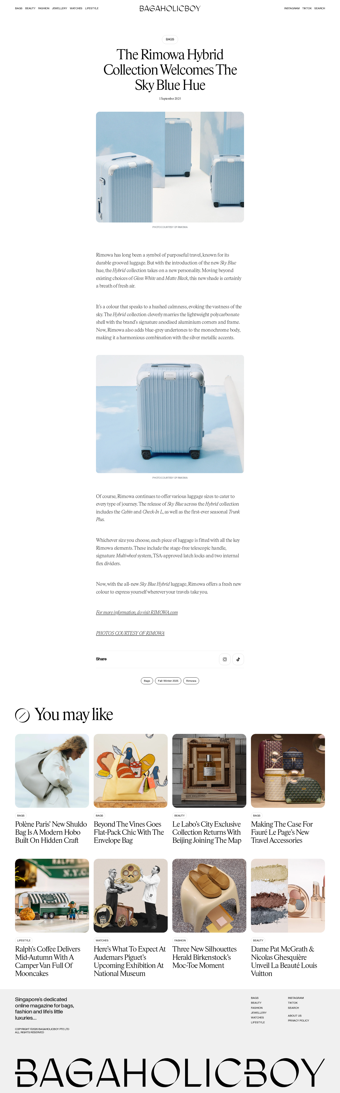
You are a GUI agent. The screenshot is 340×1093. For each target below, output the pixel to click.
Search (293, 1007)
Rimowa (191, 680)
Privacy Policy (298, 1020)
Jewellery (59, 8)
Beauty (30, 8)
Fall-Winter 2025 (168, 680)
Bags (18, 8)
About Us (295, 1015)
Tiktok (307, 8)
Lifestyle (92, 8)
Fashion (43, 8)
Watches (76, 8)
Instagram (292, 8)
